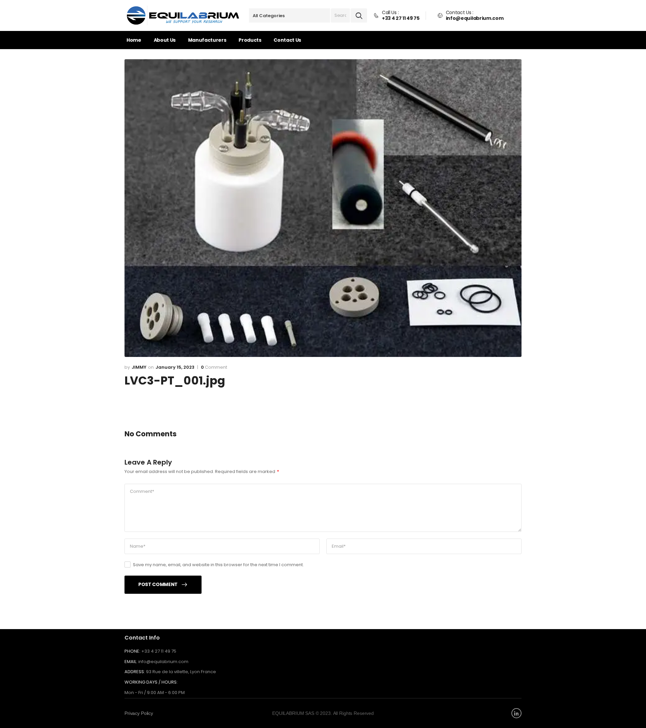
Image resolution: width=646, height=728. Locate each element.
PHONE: (132, 651)
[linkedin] (516, 713)
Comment (214, 367)
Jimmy (139, 367)
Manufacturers (207, 40)
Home (134, 40)
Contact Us (287, 40)
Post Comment (158, 584)
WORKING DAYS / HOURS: (151, 682)
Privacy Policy (138, 713)
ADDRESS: (134, 671)
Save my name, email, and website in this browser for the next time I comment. (218, 564)
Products (250, 40)
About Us (165, 40)
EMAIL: (130, 661)
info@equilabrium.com (163, 661)
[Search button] (359, 15)
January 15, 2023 (174, 367)
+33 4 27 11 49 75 (158, 651)
